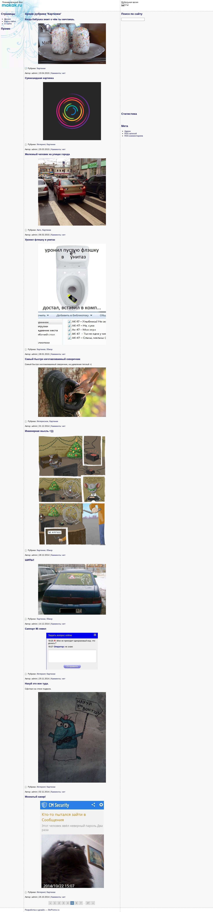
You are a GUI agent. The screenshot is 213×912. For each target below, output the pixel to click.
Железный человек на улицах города (47, 154)
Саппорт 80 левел (35, 628)
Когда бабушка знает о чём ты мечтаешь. (50, 19)
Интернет (41, 144)
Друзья (7, 19)
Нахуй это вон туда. (37, 683)
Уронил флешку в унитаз (40, 239)
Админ (127, 131)
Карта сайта (10, 21)
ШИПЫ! (29, 560)
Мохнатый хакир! (35, 796)
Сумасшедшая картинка (39, 78)
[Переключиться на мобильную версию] (125, 5)
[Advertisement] (132, 66)
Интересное (42, 421)
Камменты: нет (58, 73)
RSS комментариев (133, 136)
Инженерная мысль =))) (39, 431)
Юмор (49, 349)
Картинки (41, 68)
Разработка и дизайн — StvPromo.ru (42, 910)
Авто (39, 230)
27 (88, 903)
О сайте (8, 23)
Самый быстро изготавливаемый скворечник (52, 359)
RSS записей (130, 133)
